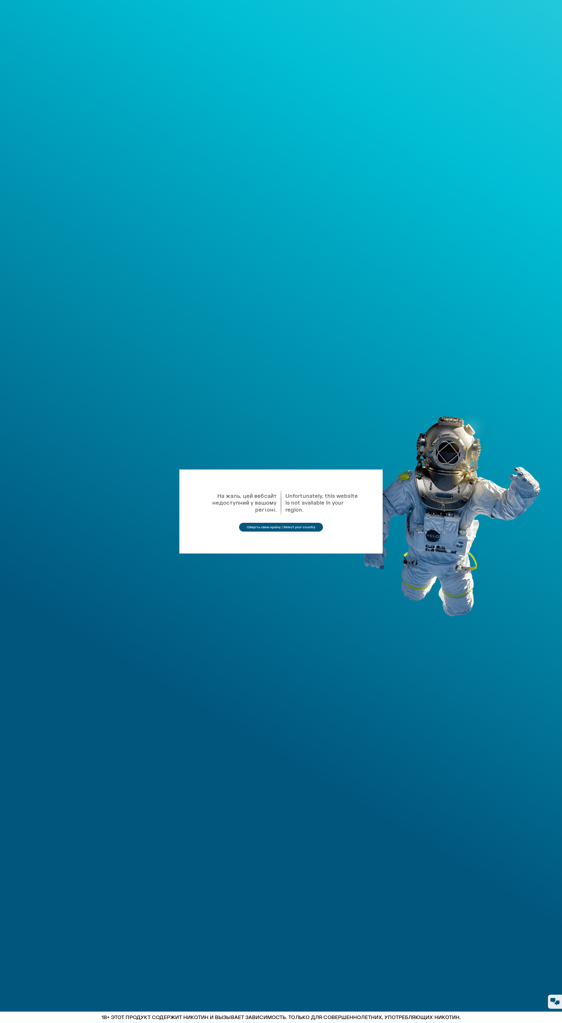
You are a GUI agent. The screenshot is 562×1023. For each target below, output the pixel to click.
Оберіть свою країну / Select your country (281, 527)
